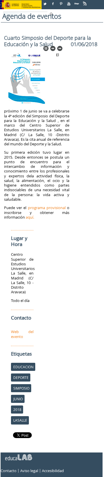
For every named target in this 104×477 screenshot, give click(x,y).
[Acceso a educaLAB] (18, 455)
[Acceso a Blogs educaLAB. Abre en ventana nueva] (77, 1)
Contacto (8, 471)
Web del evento (22, 334)
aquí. (30, 217)
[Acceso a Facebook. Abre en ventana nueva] (53, 1)
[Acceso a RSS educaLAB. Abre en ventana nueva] (85, 1)
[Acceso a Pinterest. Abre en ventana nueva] (61, 1)
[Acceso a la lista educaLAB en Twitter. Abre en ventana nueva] (45, 1)
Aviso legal (29, 471)
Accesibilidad (53, 471)
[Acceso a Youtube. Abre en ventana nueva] (69, 1)
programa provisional (47, 207)
